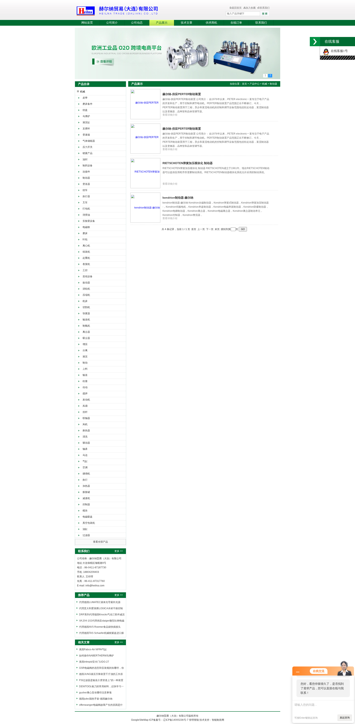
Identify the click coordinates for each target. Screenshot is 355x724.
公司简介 (112, 22)
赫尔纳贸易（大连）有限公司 (141, 10)
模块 (85, 510)
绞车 (85, 190)
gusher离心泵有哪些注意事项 (95, 692)
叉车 (85, 202)
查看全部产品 (100, 541)
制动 (85, 362)
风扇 (85, 405)
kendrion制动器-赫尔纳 (178, 197)
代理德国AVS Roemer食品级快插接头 (100, 626)
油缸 (85, 529)
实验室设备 (89, 221)
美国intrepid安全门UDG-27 (94, 661)
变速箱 (86, 134)
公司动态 (137, 22)
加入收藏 (251, 7)
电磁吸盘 (87, 516)
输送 (85, 375)
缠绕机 (86, 473)
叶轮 (85, 239)
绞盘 (85, 110)
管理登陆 (194, 719)
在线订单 (236, 22)
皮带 (85, 97)
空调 (85, 467)
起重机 (86, 258)
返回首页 (237, 7)
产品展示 (161, 22)
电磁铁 (86, 227)
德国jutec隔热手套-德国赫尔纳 (95, 698)
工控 (85, 270)
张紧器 (86, 313)
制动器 (86, 177)
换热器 (86, 430)
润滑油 (86, 214)
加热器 (86, 486)
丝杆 (85, 412)
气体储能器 (89, 140)
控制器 (86, 504)
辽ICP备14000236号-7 (175, 719)
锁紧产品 (87, 153)
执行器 (86, 196)
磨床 (85, 233)
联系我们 (265, 7)
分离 (85, 350)
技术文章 (186, 22)
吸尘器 (86, 338)
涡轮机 (86, 288)
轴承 (85, 449)
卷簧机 (86, 264)
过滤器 (86, 535)
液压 (85, 356)
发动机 (86, 399)
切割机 (86, 307)
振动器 (86, 282)
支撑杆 (86, 128)
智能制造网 (218, 719)
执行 (85, 479)
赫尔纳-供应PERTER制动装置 (182, 94)
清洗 (85, 436)
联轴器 (86, 418)
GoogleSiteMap (140, 719)
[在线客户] (315, 41)
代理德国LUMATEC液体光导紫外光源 (99, 602)
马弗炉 (86, 116)
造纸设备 (87, 276)
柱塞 (85, 381)
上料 (85, 368)
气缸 (85, 461)
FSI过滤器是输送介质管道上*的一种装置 (101, 680)
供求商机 (211, 22)
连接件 (86, 171)
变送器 (86, 184)
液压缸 (86, 122)
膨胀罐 (86, 492)
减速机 (86, 498)
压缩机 (86, 295)
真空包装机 (89, 522)
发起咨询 (345, 717)
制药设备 (87, 165)
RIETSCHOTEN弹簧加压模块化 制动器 (188, 163)
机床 (85, 301)
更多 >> (118, 551)
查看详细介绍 (170, 114)
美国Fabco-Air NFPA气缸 (93, 649)
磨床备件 (87, 103)
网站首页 (87, 22)
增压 (85, 344)
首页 (244, 83)
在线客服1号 (338, 51)
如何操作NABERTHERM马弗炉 (96, 655)
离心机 (86, 245)
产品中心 (255, 83)
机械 (82, 91)
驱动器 (86, 442)
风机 (85, 424)
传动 (85, 387)
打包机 (86, 208)
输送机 (86, 319)
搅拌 (85, 393)
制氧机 (86, 325)
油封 (85, 159)
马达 (85, 455)
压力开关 (87, 147)
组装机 (86, 251)
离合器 (86, 331)
